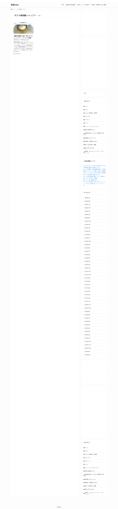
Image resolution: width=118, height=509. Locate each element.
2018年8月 (87, 248)
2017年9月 (87, 278)
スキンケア (87, 116)
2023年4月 (87, 198)
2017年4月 (87, 294)
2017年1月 (87, 301)
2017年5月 (87, 291)
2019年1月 (87, 238)
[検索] (106, 1)
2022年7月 (87, 211)
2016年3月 (87, 331)
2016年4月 (87, 328)
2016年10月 (88, 308)
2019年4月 (87, 228)
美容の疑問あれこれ (90, 129)
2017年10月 (88, 274)
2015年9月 (87, 351)
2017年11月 (88, 271)
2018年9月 (87, 244)
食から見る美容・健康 (90, 144)
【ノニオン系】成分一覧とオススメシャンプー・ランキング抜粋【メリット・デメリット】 (94, 183)
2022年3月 (87, 214)
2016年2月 (87, 335)
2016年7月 (87, 318)
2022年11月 (88, 208)
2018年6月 (87, 254)
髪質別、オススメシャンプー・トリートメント (94, 152)
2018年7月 (87, 251)
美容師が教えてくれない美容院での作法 (94, 133)
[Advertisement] (94, 62)
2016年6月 (87, 321)
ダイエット (87, 119)
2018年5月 (87, 258)
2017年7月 (87, 284)
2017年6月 (87, 288)
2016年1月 (87, 338)
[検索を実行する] (104, 93)
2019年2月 (87, 234)
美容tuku (15, 5)
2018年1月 (87, 268)
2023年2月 (87, 201)
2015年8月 (87, 355)
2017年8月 (87, 281)
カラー (86, 109)
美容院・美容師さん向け (91, 141)
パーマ (86, 123)
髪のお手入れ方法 (89, 148)
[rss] (104, 1)
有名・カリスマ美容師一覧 (90, 180)
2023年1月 (87, 204)
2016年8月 (87, 314)
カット (86, 106)
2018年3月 (87, 261)
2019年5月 (87, 224)
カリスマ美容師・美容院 (91, 113)
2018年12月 (88, 241)
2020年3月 (87, 218)
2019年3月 (87, 231)
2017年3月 (87, 298)
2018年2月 (87, 264)
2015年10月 (88, 348)
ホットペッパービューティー (92, 126)
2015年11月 (88, 345)
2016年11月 (88, 304)
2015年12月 (88, 341)
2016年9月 (87, 311)
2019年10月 (88, 221)
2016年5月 (87, 324)
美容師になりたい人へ (90, 138)
